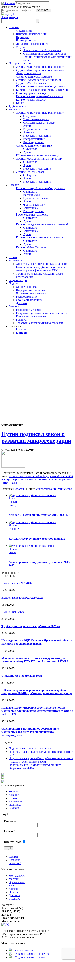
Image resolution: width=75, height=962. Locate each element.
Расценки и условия (28, 309)
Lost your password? (15, 861)
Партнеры (22, 37)
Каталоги (14, 184)
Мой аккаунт (17, 875)
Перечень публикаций (37, 135)
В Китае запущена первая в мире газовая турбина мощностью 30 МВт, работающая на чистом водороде (36, 691)
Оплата (13, 892)
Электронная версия (36, 119)
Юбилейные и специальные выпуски (39, 155)
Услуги (20, 47)
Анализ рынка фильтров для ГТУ (36, 270)
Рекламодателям (33, 142)
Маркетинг (16, 260)
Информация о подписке (31, 290)
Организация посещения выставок (44, 53)
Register (13, 856)
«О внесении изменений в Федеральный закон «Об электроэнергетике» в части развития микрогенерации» (37, 478)
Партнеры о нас (26, 40)
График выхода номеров (31, 316)
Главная (14, 27)
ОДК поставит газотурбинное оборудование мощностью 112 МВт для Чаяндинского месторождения (30, 732)
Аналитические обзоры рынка (42, 50)
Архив (27, 125)
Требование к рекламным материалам (39, 322)
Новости (18, 488)
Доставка (21, 303)
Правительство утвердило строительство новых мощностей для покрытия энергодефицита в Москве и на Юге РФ (37, 711)
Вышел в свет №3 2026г (17, 583)
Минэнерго (65, 488)
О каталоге (30, 191)
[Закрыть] (8, 3)
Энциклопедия (18, 280)
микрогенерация (46, 488)
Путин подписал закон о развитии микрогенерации (36, 437)
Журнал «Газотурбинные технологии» (40, 66)
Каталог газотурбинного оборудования (40, 86)
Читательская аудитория (31, 293)
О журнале (30, 116)
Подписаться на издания (28, 957)
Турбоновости (17, 106)
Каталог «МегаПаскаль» (31, 99)
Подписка (15, 283)
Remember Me (12, 841)
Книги (20, 102)
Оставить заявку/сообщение (30, 953)
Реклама (14, 306)
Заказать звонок (22, 950)
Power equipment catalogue (32, 93)
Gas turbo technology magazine (34, 145)
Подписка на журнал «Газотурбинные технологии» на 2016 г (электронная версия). (41, 760)
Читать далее (11, 482)
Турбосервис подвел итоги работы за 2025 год (31, 626)
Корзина (14, 888)
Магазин (14, 878)
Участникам (30, 207)
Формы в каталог (34, 204)
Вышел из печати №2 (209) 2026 (22, 597)
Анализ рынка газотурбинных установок (41, 263)
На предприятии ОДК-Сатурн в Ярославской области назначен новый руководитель (36, 642)
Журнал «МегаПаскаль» (31, 83)
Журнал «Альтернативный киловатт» (39, 79)
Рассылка (14, 898)
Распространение (34, 139)
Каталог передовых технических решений (42, 89)
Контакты (22, 332)
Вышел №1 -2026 (12, 611)
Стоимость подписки (29, 299)
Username (10, 821)
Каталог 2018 (31, 194)
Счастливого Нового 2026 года (21, 675)
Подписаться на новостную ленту (30, 748)
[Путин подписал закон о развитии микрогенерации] (13, 466)
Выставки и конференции (32, 33)
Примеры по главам (35, 198)
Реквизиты (22, 329)
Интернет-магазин (20, 63)
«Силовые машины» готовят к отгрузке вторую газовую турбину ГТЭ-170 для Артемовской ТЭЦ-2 (34, 660)
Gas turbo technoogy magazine (34, 76)
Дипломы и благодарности (33, 43)
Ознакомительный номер (39, 122)
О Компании (24, 30)
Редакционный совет (36, 129)
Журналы (14, 109)
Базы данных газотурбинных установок (41, 267)
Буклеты (21, 319)
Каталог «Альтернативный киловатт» (39, 96)
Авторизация (9, 17)
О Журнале (30, 148)
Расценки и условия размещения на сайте (42, 313)
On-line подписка (26, 286)
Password (9, 831)
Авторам (28, 132)
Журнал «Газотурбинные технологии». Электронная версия (40, 71)
